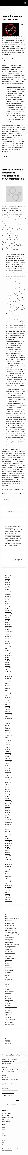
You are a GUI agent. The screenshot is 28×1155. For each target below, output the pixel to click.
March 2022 (7, 666)
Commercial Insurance (10, 927)
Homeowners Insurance (10, 958)
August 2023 (8, 636)
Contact (4, 1135)
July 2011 (7, 888)
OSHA (6, 988)
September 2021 (8, 676)
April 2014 (7, 831)
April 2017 (7, 768)
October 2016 (8, 779)
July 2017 (7, 763)
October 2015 (8, 800)
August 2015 (8, 803)
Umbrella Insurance (9, 1015)
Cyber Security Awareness (11, 932)
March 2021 (7, 687)
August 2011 (8, 887)
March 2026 (7, 584)
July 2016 (7, 784)
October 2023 (8, 633)
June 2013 (7, 848)
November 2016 (8, 777)
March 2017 (7, 770)
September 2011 (8, 885)
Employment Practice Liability (12, 944)
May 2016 (7, 787)
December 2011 (8, 880)
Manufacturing (8, 979)
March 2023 (7, 645)
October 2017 (8, 758)
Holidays (7, 954)
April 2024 (7, 622)
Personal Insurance (9, 991)
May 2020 (7, 704)
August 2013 (8, 845)
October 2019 (8, 716)
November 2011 (8, 881)
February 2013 (8, 855)
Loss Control (7, 977)
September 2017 (8, 760)
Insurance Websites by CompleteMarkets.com (11, 1149)
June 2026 (7, 579)
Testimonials (8, 1010)
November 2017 (8, 756)
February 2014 (8, 834)
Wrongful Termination (10, 1024)
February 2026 (8, 586)
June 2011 (7, 890)
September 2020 (8, 697)
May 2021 (7, 683)
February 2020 (8, 709)
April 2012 (7, 873)
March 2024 (7, 624)
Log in (6, 1038)
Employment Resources (10, 946)
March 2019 (7, 728)
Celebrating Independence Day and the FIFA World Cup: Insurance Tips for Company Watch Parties (14, 531)
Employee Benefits (9, 939)
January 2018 (8, 753)
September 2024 (8, 613)
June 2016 (7, 786)
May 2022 (7, 662)
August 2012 (8, 866)
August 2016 (8, 782)
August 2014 (8, 824)
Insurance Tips (8, 963)
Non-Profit (7, 984)
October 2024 (8, 612)
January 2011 (8, 899)
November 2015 (8, 798)
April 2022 (7, 664)
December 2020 (8, 692)
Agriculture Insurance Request (12, 918)
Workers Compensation (10, 1021)
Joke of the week (8, 967)
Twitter (3, 1142)
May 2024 (7, 620)
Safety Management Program (11, 1001)
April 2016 (7, 789)
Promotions (7, 995)
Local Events (8, 974)
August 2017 (8, 761)
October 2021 (8, 674)
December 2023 (8, 629)
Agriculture (7, 916)
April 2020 (7, 706)
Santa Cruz (7, 1005)
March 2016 (7, 791)
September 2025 (8, 594)
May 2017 (7, 767)
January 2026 (8, 587)
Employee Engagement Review (12, 941)
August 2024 (8, 615)
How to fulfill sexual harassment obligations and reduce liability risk (13, 174)
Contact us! (7, 1095)
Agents (3, 1129)
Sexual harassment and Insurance (12, 18)
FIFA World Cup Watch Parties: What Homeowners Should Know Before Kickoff (13, 540)
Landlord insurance (9, 968)
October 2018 (8, 737)
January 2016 (8, 794)
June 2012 (7, 869)
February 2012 (8, 876)
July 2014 (7, 826)
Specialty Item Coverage (10, 1008)
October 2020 (8, 695)
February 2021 (8, 688)
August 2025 (8, 596)
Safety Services (8, 1003)
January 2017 (8, 774)
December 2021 (8, 671)
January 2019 (8, 732)
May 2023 (7, 641)
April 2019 (7, 727)
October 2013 (8, 841)
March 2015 (7, 812)
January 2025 (8, 606)
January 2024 (8, 627)
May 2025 (7, 599)
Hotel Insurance (8, 960)
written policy (20, 254)
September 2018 (8, 739)
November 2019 (8, 714)
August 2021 (8, 678)
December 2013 (8, 838)
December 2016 (8, 775)
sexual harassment (16, 208)
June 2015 (7, 807)
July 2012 (7, 868)
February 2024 (8, 626)
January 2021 (8, 690)
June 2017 (7, 765)
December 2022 (8, 650)
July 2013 (7, 847)
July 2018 (7, 742)
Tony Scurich (8, 1014)
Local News (7, 975)
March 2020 (7, 707)
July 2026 (7, 577)
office (10, 489)
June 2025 (7, 598)
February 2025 (8, 605)
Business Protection (9, 925)
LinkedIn (4, 1144)
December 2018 (8, 734)
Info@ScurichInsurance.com (10, 1090)
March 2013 (7, 854)
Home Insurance (8, 956)
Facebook (4, 1140)
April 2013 (7, 852)
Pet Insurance (8, 993)
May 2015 (7, 808)
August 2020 (8, 699)
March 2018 (7, 749)
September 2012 (8, 864)
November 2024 (8, 610)
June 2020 (7, 702)
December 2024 (8, 608)
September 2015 (8, 801)
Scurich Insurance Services (11, 1007)
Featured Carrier (8, 948)
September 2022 (8, 655)
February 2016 (8, 793)
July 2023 (7, 638)
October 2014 (8, 821)
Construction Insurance (10, 928)
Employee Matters (9, 942)
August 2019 (8, 720)
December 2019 (8, 713)
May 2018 (7, 746)
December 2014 (8, 817)
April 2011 (7, 894)
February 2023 (8, 646)
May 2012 (7, 871)
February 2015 (8, 814)
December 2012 (8, 859)
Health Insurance (9, 951)
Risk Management (9, 1000)
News (6, 982)
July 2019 (7, 721)
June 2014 (7, 828)
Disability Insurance (9, 937)
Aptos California (8, 920)
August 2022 (8, 657)
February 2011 (8, 897)
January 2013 (8, 857)
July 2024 (7, 617)
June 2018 (7, 744)
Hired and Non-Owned (10, 953)
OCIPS (6, 986)
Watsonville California (10, 1019)
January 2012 (8, 878)
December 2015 (8, 796)
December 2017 (8, 754)
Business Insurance (9, 923)
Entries (7, 1040)
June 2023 (7, 640)
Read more (6, 156)
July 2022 (7, 659)
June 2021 (7, 681)
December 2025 (8, 589)
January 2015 (8, 815)
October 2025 (8, 593)
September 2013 (8, 843)
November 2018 (8, 735)
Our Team (7, 989)
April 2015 (7, 810)
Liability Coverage (9, 970)
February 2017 (8, 772)
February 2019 (8, 730)
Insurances (7, 965)
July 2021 (7, 680)
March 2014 (7, 833)
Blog (3, 1133)
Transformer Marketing (19, 494)
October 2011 (8, 883)
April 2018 (7, 747)
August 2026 (8, 575)
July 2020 (7, 700)
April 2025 (7, 601)
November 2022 (8, 652)
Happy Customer (8, 949)
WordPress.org (8, 1043)
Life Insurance (8, 972)
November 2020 (8, 693)
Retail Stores (8, 998)
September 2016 (8, 781)
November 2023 (8, 631)
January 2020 (8, 711)
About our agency (9, 914)
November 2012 (8, 861)
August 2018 (8, 740)
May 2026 (7, 580)
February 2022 (8, 667)
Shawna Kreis (16, 12)
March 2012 (7, 875)
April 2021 (7, 685)
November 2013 (8, 840)
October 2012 (8, 862)
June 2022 (7, 660)
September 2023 (8, 634)
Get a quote (4, 1131)
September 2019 (8, 718)
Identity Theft (8, 961)
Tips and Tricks (8, 1012)
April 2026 (7, 582)
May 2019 (7, 725)
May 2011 (7, 892)
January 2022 (8, 669)
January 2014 (8, 836)
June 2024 (7, 619)
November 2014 (8, 819)
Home (3, 1127)
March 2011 (7, 895)
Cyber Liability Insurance (10, 930)
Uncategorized (8, 1017)
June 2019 (7, 723)
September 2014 (8, 822)
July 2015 (7, 805)
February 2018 (8, 751)
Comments (8, 1041)
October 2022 (8, 653)
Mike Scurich (8, 981)
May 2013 (7, 850)
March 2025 (7, 603)
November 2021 (8, 673)
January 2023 (8, 648)
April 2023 (7, 643)
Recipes (6, 996)
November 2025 (8, 591)
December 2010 (8, 901)
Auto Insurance (8, 921)
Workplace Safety (9, 1022)
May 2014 (7, 829)
